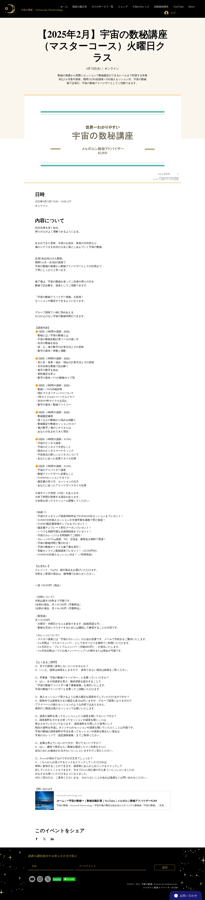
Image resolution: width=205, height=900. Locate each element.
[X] (48, 879)
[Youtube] (32, 879)
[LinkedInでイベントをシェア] (52, 839)
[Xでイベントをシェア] (44, 839)
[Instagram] (40, 879)
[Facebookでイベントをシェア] (36, 839)
